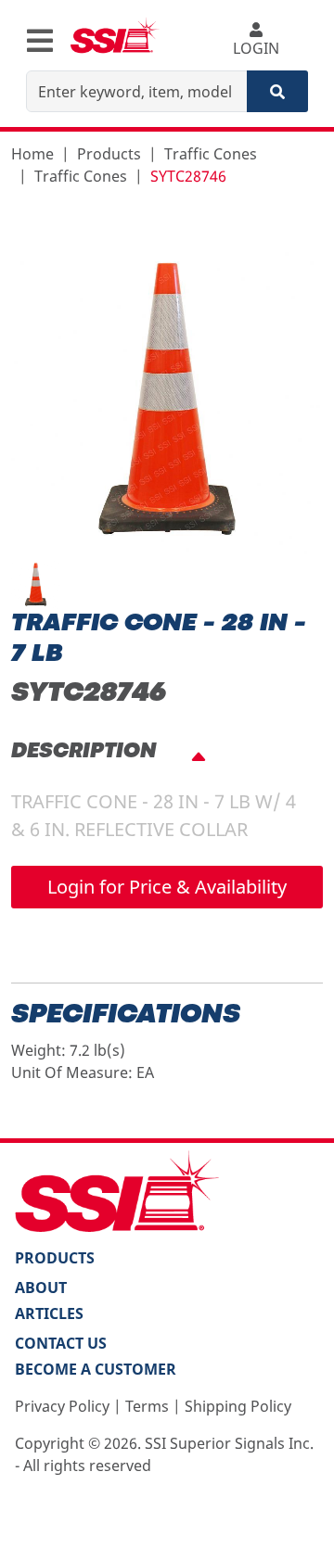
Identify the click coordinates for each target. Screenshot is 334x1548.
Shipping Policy (238, 1406)
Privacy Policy (62, 1406)
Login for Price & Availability (167, 886)
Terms (147, 1406)
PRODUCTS (55, 1258)
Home (32, 154)
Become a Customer (95, 1369)
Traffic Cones (210, 154)
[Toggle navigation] (40, 40)
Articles (49, 1313)
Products (109, 154)
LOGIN (256, 48)
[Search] (277, 91)
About (41, 1287)
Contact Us (61, 1343)
